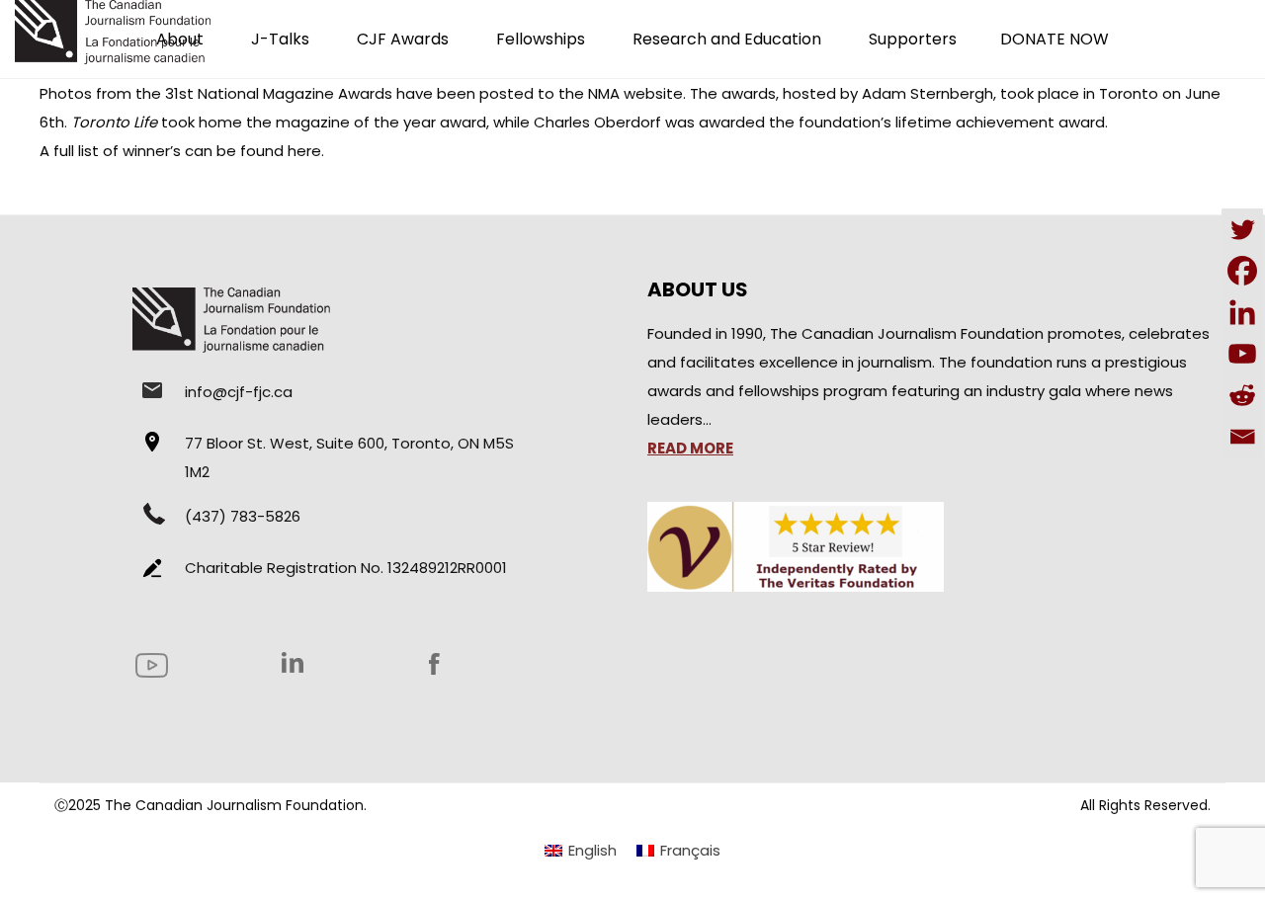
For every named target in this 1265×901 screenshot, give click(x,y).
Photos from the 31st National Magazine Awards (216, 93)
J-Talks (280, 39)
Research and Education (726, 39)
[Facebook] (1242, 270)
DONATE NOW (1054, 39)
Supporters (913, 39)
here (304, 150)
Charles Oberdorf (597, 122)
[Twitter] (1242, 229)
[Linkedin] (1242, 312)
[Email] (1242, 436)
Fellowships (540, 39)
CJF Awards (403, 39)
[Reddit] (1242, 395)
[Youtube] (1242, 353)
